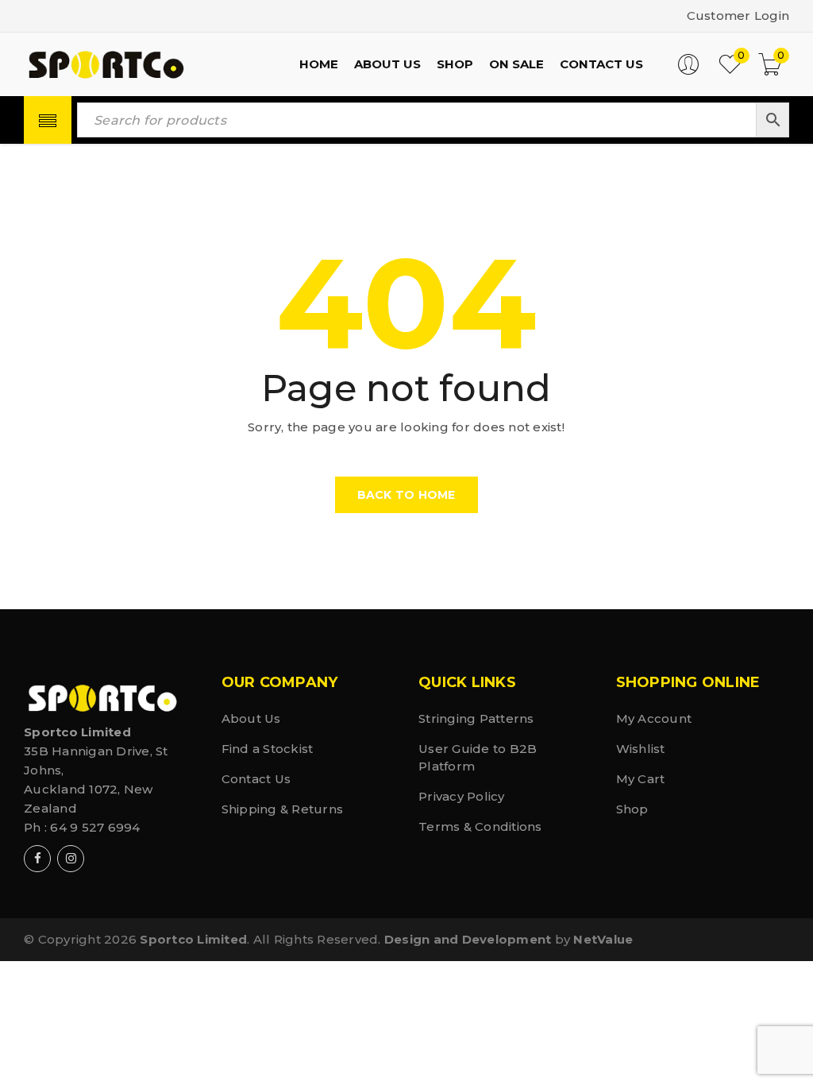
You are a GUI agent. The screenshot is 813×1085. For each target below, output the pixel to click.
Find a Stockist (268, 748)
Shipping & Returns (283, 809)
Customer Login (738, 15)
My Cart (640, 778)
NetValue (603, 939)
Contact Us (256, 778)
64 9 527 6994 (95, 827)
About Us (251, 718)
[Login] (688, 71)
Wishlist (640, 748)
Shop (632, 809)
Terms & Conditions (480, 826)
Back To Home (406, 495)
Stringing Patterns (476, 718)
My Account (654, 718)
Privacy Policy (461, 796)
